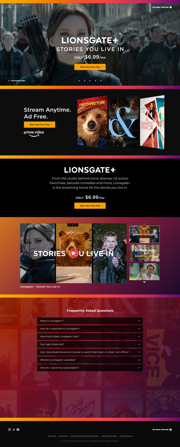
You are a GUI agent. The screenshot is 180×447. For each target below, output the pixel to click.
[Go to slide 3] (90, 80)
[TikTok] (13, 429)
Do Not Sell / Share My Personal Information (85, 436)
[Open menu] (10, 6)
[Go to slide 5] (100, 80)
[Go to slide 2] (84, 80)
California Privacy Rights (109, 436)
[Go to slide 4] (95, 80)
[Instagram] (9, 429)
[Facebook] (18, 429)
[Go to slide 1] (79, 80)
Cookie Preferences (125, 436)
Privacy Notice (63, 436)
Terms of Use (52, 436)
